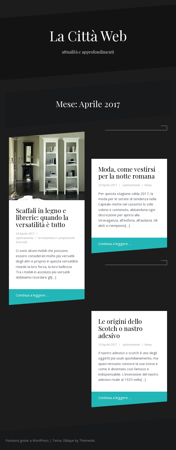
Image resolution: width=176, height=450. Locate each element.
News (148, 185)
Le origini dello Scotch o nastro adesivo (120, 328)
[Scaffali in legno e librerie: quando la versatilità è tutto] (46, 166)
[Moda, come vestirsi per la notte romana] (129, 145)
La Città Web (88, 35)
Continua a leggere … (32, 295)
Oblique (68, 440)
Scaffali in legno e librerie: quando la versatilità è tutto (42, 217)
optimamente (24, 238)
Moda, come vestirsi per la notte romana (126, 172)
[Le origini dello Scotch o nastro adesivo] (129, 287)
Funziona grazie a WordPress (27, 440)
